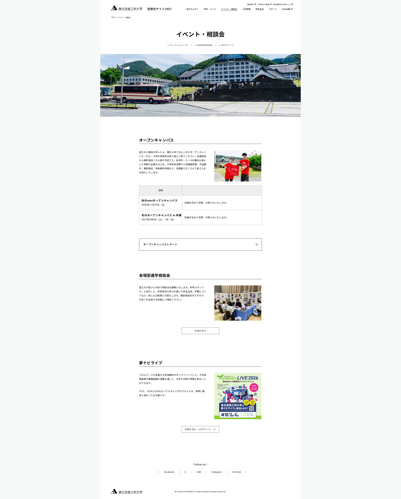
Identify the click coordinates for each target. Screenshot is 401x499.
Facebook (169, 472)
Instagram (217, 472)
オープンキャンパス (179, 45)
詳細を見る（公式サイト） (199, 429)
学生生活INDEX (262, 13)
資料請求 (250, 4)
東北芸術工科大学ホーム (282, 4)
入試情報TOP (248, 13)
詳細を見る (200, 331)
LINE (199, 472)
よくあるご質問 (276, 13)
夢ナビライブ (227, 45)
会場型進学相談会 (205, 45)
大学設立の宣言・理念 (196, 13)
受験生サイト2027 (159, 9)
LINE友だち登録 (263, 4)
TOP (113, 17)
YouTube (236, 472)
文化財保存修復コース (214, 13)
